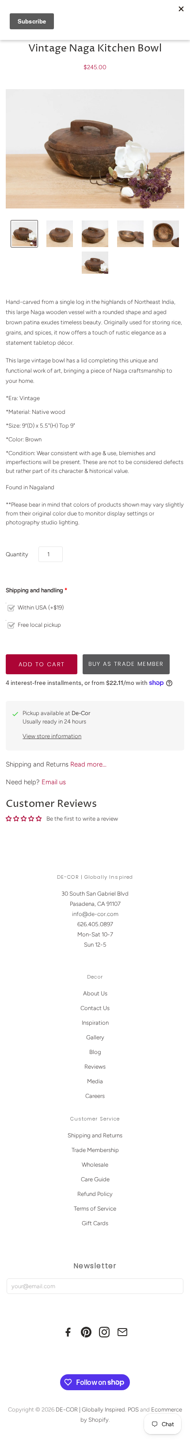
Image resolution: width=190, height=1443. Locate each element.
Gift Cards (95, 1223)
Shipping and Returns (95, 1135)
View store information (52, 736)
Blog (95, 1052)
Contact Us (95, 1008)
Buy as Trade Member (126, 664)
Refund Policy (95, 1194)
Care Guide (95, 1179)
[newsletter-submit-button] (174, 1286)
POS (133, 1409)
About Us (95, 993)
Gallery (95, 1037)
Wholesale (95, 1164)
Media (95, 1081)
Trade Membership (95, 1150)
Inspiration (95, 1022)
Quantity (17, 554)
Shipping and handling (34, 590)
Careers (95, 1096)
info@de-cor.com (95, 914)
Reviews (95, 1066)
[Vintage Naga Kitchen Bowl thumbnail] (24, 233)
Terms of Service (95, 1208)
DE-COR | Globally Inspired (90, 1409)
